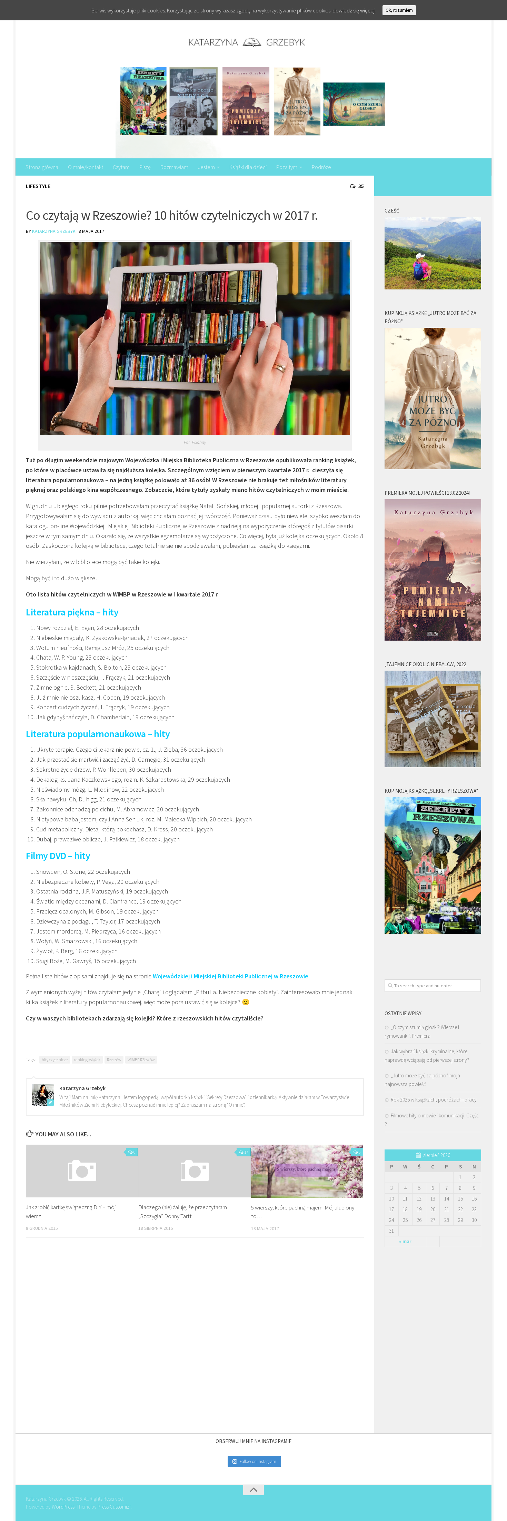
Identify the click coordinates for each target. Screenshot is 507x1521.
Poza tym (286, 167)
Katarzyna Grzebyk (54, 231)
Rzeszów (114, 1059)
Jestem (206, 167)
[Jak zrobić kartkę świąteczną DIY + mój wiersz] (82, 1171)
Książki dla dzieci (248, 167)
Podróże (321, 167)
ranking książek (87, 1059)
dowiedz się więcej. (354, 10)
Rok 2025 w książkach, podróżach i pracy (434, 1099)
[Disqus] (195, 1338)
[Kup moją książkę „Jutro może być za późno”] (433, 467)
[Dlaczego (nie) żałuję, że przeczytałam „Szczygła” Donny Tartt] (194, 1171)
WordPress (63, 1506)
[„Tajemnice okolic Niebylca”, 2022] (433, 765)
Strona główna (42, 167)
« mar (405, 1241)
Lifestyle (38, 185)
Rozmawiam (174, 167)
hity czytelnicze (55, 1059)
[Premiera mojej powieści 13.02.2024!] (433, 638)
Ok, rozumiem (399, 10)
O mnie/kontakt (85, 167)
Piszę (145, 167)
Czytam (121, 167)
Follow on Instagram (258, 1461)
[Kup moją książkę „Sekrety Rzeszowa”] (433, 932)
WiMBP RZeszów (141, 1059)
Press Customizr (114, 1506)
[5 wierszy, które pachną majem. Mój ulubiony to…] (307, 1171)
